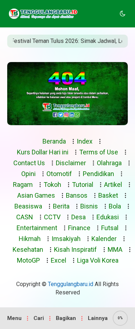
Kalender (104, 238)
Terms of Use (98, 152)
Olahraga (109, 163)
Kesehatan (28, 249)
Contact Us (29, 163)
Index (85, 141)
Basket (108, 195)
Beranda (54, 141)
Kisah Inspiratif (75, 249)
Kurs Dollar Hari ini (42, 152)
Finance (79, 228)
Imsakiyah (66, 238)
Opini (28, 173)
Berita (61, 206)
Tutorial (82, 184)
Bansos (76, 195)
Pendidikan (98, 173)
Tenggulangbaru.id (70, 284)
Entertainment (37, 228)
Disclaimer (71, 163)
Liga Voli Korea (97, 260)
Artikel (113, 184)
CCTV (52, 217)
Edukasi (107, 217)
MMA (115, 249)
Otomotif (59, 173)
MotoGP (28, 260)
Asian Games (36, 195)
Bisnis (89, 206)
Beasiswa (28, 206)
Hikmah (30, 238)
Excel (58, 260)
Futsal (109, 228)
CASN (24, 217)
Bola (115, 206)
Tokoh (52, 184)
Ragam (23, 184)
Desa (78, 217)
